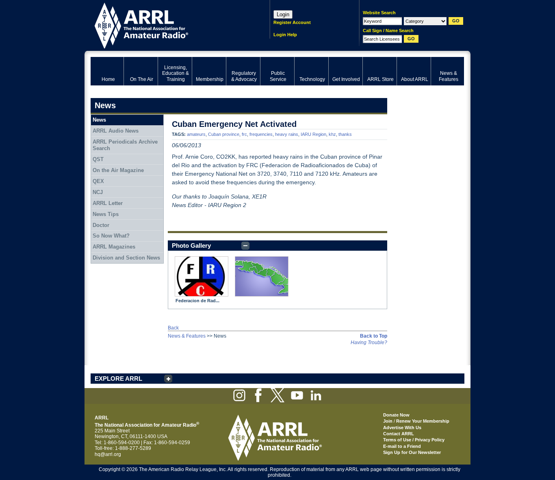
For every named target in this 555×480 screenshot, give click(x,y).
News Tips (106, 214)
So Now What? (111, 236)
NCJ (98, 192)
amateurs (196, 134)
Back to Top (373, 336)
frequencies (261, 134)
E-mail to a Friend (402, 446)
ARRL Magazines (114, 247)
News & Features (187, 336)
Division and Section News (126, 258)
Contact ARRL (398, 433)
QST (98, 159)
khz (332, 134)
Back (173, 328)
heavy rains (286, 134)
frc (244, 134)
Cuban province (223, 134)
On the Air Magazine (118, 170)
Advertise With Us (402, 427)
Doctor (101, 225)
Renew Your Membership (422, 421)
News (99, 120)
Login (283, 14)
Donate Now (396, 414)
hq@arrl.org (108, 454)
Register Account (292, 22)
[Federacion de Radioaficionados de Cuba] (201, 276)
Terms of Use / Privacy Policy (413, 439)
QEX (98, 181)
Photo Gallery (191, 245)
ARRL (169, 24)
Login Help (285, 34)
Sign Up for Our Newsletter (412, 452)
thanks (345, 134)
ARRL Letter (108, 203)
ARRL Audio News (116, 131)
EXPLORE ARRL (118, 378)
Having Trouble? (369, 342)
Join (387, 421)
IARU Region (313, 134)
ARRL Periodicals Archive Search (125, 145)
